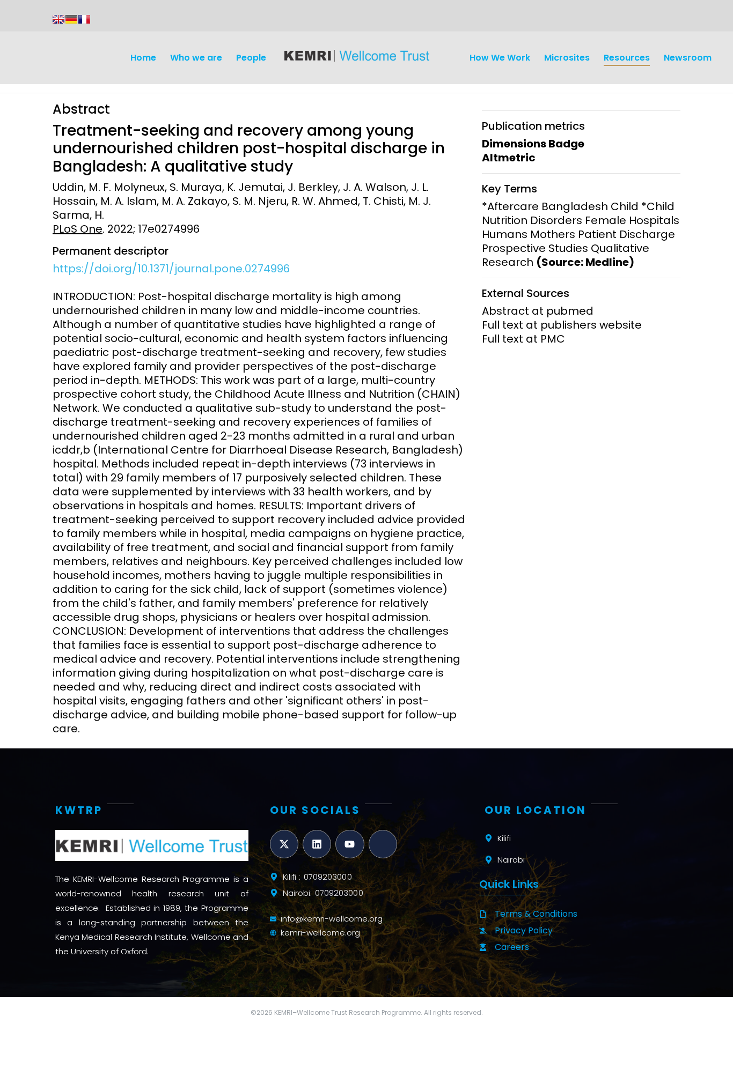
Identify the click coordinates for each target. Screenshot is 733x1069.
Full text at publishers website (562, 324)
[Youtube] (349, 844)
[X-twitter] (284, 844)
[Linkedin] (317, 844)
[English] (58, 19)
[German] (71, 19)
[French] (84, 19)
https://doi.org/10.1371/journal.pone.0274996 (171, 268)
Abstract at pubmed (537, 310)
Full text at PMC (523, 338)
